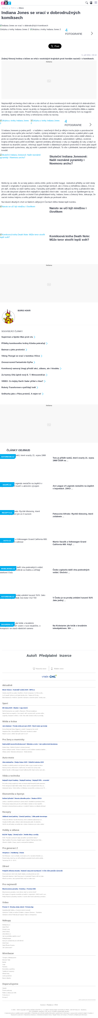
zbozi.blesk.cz (6, 934)
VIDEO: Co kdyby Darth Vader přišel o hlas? (22, 381)
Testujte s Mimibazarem (9, 957)
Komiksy (22, 889)
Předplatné (48, 655)
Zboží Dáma (6, 931)
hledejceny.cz (6, 924)
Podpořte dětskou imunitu (11, 871)
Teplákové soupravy (8, 971)
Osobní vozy (6, 929)
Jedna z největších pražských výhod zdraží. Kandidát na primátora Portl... (23, 801)
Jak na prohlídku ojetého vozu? (11, 936)
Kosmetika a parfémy (8, 969)
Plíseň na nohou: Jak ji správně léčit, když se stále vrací (18, 878)
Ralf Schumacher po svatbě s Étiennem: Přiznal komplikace (19, 711)
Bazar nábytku (6, 978)
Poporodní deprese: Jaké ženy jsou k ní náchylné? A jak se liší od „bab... (23, 876)
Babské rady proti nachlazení (31, 871)
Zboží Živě (5, 927)
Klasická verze (40, 669)
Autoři (32, 655)
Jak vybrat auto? (7, 947)
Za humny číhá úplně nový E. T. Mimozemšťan (23, 375)
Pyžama (4, 966)
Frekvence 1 (6, 995)
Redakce (50, 1005)
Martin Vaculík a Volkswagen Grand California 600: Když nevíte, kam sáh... (24, 770)
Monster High (6, 960)
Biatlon (16, 708)
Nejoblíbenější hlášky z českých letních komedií (16, 910)
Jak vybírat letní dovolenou (48, 744)
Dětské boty (5, 973)
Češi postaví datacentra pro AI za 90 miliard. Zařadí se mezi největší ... (22, 804)
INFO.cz (32, 690)
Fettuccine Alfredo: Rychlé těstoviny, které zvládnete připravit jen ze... (22, 819)
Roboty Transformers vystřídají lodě (18, 387)
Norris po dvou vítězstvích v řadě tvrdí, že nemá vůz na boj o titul (21, 767)
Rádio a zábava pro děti (9, 992)
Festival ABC (31, 889)
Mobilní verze (58, 669)
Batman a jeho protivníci (13, 350)
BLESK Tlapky (7, 834)
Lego (3, 964)
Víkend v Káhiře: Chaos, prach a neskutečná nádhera (18, 842)
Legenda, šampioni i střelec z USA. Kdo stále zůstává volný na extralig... (23, 715)
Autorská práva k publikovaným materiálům (17, 1013)
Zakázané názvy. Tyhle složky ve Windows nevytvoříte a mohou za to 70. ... (24, 788)
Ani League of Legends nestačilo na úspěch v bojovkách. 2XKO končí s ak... (24, 894)
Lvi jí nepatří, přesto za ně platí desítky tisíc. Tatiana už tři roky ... (21, 695)
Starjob (4, 988)
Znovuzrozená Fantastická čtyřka (17, 362)
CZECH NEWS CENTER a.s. (34, 1009)
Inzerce (65, 655)
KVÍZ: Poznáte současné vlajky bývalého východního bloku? (20, 837)
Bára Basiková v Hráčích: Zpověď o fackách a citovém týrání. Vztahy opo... (24, 697)
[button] (95, 2)
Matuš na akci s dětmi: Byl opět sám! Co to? (15, 733)
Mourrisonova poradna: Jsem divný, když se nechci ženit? (19, 892)
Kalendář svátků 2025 (21, 690)
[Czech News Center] (53, 676)
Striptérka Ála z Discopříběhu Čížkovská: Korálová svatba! (19, 731)
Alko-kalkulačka (8, 762)
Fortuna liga (29, 907)
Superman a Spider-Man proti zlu (17, 337)
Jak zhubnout (7, 726)
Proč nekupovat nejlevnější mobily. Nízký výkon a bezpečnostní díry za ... (23, 785)
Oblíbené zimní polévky (10, 816)
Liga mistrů (24, 708)
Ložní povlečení (7, 976)
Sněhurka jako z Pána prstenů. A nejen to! (21, 394)
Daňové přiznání (8, 798)
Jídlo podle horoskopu (39, 816)
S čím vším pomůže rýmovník (53, 871)
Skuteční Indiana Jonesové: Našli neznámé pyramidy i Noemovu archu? (68, 160)
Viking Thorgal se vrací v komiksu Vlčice (20, 356)
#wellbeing (15, 853)
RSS (56, 1005)
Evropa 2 (5, 997)
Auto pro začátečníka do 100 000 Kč (13, 940)
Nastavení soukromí (17, 1014)
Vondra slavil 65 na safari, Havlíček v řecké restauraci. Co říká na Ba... (23, 693)
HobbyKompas (6, 938)
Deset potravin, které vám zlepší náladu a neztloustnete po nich (20, 874)
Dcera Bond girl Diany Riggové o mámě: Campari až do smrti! (20, 729)
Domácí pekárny (25, 816)
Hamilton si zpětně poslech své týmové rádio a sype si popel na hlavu (22, 765)
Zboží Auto (5, 943)
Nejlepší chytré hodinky (10, 780)
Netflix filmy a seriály (31, 834)
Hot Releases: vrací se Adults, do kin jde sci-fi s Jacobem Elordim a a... (23, 856)
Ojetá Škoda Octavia (8, 945)
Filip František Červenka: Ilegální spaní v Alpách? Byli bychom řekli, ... (22, 840)
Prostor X (5, 907)
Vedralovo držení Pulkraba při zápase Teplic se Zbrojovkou (19, 914)
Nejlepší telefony (26, 780)
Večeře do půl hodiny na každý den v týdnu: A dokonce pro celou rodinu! (23, 824)
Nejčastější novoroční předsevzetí (14, 744)
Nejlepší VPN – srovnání (41, 780)
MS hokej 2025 (7, 708)
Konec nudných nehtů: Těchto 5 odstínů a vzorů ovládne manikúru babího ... (24, 749)
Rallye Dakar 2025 (21, 762)
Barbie (4, 962)
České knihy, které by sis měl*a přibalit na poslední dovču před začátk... (23, 858)
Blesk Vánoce (7, 690)
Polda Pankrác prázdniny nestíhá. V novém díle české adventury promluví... (24, 896)
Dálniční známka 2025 (36, 762)
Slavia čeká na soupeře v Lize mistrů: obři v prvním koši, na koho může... (23, 713)
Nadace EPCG (36, 798)
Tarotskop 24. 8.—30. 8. (9, 860)
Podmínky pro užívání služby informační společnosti (47, 1013)
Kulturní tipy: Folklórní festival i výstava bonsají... (16, 747)
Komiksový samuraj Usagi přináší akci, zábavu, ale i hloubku (30, 368)
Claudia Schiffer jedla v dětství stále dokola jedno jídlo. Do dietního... (22, 822)
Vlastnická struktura (30, 1014)
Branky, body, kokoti (17, 907)
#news (22, 853)
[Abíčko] (5, 5)
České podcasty (7, 990)
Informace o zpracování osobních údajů (75, 1013)
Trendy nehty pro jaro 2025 (22, 726)
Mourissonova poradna (10, 889)
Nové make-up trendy (40, 726)
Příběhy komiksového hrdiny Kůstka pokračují (23, 343)
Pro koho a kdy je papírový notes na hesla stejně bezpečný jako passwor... (24, 783)
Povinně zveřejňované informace (77, 1014)
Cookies (90, 1013)
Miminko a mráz (32, 744)
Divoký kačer (18, 834)
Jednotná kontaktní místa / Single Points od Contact (52, 1014)
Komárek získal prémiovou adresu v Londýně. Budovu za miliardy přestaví (24, 806)
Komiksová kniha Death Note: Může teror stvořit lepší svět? (69, 238)
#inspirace (6, 853)
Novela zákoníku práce (23, 798)
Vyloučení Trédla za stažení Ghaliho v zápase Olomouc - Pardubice (22, 912)
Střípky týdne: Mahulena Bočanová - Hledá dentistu (17, 752)
